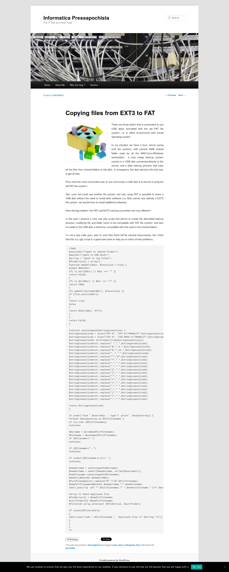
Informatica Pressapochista (76, 17)
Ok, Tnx (197, 566)
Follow (74, 539)
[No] (224, 567)
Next (182, 95)
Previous (170, 95)
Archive (94, 85)
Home (47, 85)
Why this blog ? (77, 85)
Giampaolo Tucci (133, 544)
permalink (70, 547)
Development (94, 544)
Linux (114, 544)
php (120, 544)
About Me (60, 85)
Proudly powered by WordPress (114, 560)
